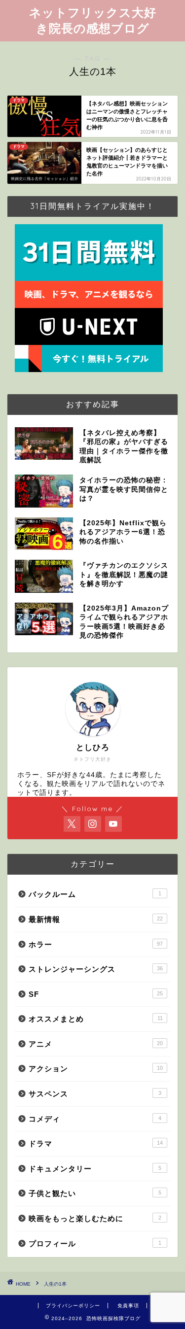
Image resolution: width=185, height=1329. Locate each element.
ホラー (96, 944)
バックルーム (95, 894)
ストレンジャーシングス (96, 969)
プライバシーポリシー (73, 1305)
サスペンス (95, 1094)
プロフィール (95, 1243)
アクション (96, 1068)
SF (96, 994)
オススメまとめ (96, 1019)
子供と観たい (95, 1193)
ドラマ (96, 1143)
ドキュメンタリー (95, 1168)
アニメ (96, 1044)
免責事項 (128, 1305)
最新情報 (96, 919)
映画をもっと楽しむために (95, 1218)
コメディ (95, 1119)
